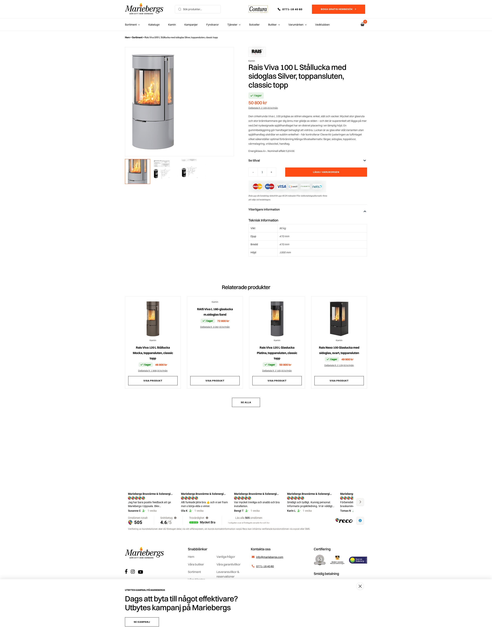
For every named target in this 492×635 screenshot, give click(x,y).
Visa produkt (152, 380)
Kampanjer (191, 24)
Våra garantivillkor (228, 564)
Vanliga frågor (225, 557)
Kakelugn (154, 24)
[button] (292, 9)
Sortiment (131, 24)
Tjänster (232, 24)
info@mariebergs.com (269, 557)
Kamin (172, 24)
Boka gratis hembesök (337, 9)
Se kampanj (142, 621)
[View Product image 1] (137, 171)
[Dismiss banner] (360, 586)
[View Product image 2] (165, 171)
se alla (246, 402)
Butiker (272, 24)
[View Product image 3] (193, 171)
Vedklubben (322, 24)
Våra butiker (196, 564)
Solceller (254, 24)
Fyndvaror (212, 24)
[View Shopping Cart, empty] (362, 24)
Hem (127, 37)
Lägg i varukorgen (326, 172)
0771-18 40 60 (265, 566)
